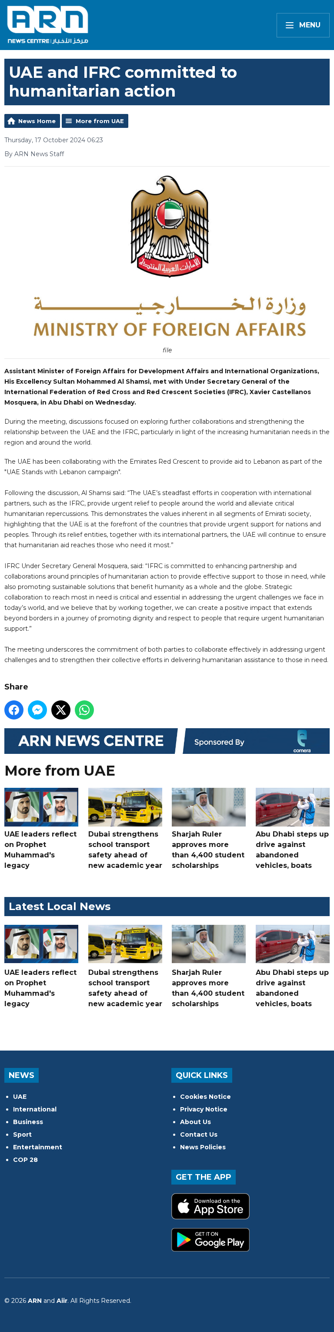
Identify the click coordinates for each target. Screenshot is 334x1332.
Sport (22, 1134)
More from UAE (100, 120)
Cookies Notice (205, 1097)
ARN (35, 1301)
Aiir (62, 1301)
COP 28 (25, 1160)
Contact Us (198, 1134)
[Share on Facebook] (13, 710)
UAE (20, 1097)
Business (28, 1122)
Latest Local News (59, 906)
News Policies (203, 1147)
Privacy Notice (203, 1109)
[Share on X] (60, 710)
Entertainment (37, 1147)
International (35, 1109)
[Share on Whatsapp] (84, 710)
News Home (37, 120)
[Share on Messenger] (37, 710)
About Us (195, 1122)
